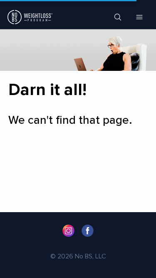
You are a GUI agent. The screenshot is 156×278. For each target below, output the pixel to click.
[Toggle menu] (139, 17)
